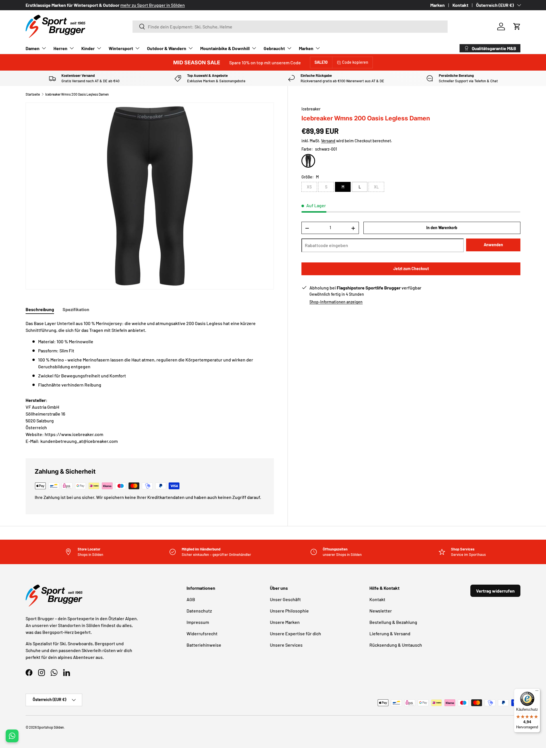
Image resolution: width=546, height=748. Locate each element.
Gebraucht (274, 48)
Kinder (88, 48)
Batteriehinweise (204, 645)
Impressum (198, 622)
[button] (517, 26)
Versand (328, 141)
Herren (60, 48)
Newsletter (380, 610)
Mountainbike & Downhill (225, 48)
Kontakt (460, 5)
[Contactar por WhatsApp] (12, 735)
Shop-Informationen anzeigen (336, 302)
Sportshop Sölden (50, 727)
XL (376, 187)
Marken (437, 5)
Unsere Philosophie (289, 610)
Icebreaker (310, 108)
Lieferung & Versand (389, 633)
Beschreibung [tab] (40, 309)
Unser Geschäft (285, 599)
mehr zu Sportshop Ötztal (199, 5)
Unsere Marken (285, 622)
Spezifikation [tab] (76, 309)
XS (309, 187)
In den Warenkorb (441, 227)
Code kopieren (355, 62)
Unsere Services (286, 645)
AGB (191, 599)
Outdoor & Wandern (166, 48)
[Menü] (536, 692)
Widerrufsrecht (202, 633)
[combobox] (290, 26)
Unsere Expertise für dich (295, 633)
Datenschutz (199, 610)
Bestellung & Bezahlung (393, 622)
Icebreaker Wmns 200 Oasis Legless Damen (77, 94)
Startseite (33, 94)
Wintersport (121, 48)
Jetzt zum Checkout (411, 268)
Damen (33, 48)
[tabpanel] (150, 354)
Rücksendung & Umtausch (395, 645)
